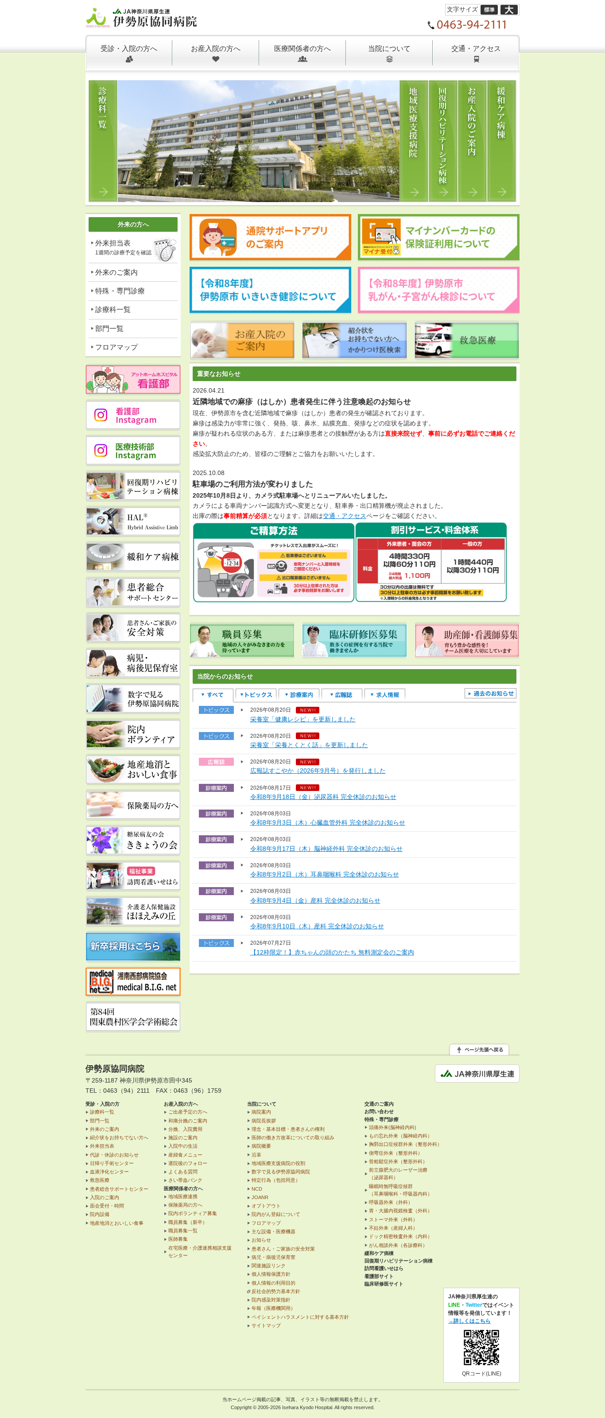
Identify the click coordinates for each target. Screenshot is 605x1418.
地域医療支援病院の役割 (278, 1163)
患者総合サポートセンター (119, 1189)
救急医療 (99, 1180)
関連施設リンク (269, 1265)
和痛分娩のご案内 (187, 1120)
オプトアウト (266, 1205)
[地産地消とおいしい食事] (133, 780)
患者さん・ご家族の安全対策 (283, 1248)
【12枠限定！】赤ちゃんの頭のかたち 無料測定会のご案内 (332, 952)
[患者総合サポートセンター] (133, 603)
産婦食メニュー (185, 1154)
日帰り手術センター (112, 1163)
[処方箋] (133, 816)
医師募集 (178, 1239)
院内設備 (99, 1214)
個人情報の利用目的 (273, 1283)
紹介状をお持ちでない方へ (119, 1137)
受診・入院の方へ (129, 48)
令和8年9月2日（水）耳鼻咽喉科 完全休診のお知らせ (324, 874)
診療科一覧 (113, 309)
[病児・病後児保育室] (133, 674)
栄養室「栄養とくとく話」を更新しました (309, 744)
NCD (257, 1189)
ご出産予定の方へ (187, 1111)
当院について (389, 48)
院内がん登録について (276, 1214)
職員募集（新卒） (187, 1222)
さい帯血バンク (185, 1180)
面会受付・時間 (107, 1205)
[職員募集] (242, 654)
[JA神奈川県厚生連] (477, 1077)
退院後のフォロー (187, 1163)
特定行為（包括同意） (276, 1180)
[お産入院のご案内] (242, 355)
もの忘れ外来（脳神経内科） (400, 1135)
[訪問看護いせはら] (133, 887)
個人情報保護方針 (271, 1274)
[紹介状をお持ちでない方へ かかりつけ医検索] (354, 355)
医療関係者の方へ (302, 48)
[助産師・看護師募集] (467, 654)
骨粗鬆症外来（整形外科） (398, 1161)
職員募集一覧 (183, 1230)
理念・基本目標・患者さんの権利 (288, 1129)
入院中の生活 (183, 1146)
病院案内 (261, 1111)
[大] (509, 9)
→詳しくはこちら (469, 1321)
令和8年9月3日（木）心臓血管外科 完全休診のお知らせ (327, 822)
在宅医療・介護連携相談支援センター (200, 1251)
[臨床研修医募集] (354, 654)
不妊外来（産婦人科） (393, 1228)
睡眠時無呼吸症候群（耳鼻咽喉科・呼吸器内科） (400, 1190)
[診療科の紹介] (258, 196)
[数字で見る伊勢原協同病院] (133, 709)
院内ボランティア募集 (192, 1213)
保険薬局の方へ (185, 1205)
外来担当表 (123, 247)
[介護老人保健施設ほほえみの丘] (133, 922)
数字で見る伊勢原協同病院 (281, 1171)
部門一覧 (109, 328)
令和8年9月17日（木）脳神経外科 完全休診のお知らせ (326, 848)
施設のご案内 (183, 1137)
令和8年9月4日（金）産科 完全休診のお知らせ (315, 900)
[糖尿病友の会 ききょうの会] (133, 851)
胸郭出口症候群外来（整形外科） (405, 1144)
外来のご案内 (116, 272)
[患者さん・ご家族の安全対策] (133, 639)
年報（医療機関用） (273, 1308)
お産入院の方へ (215, 48)
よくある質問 (183, 1171)
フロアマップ (116, 347)
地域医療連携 (183, 1196)
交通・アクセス (476, 48)
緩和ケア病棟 (379, 1253)
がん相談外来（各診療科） (398, 1245)
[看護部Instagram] (133, 426)
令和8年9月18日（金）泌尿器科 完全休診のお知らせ (323, 796)
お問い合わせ (379, 1111)
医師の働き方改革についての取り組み (293, 1137)
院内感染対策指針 (271, 1299)
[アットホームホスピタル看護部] (133, 390)
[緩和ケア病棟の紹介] (133, 568)
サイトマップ (266, 1325)
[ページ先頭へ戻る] (479, 1050)
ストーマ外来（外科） (393, 1219)
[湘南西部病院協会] (133, 992)
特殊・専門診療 (120, 291)
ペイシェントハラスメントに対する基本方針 (300, 1317)
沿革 (256, 1154)
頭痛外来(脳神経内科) (392, 1127)
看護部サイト (379, 1276)
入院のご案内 (104, 1197)
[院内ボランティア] (133, 745)
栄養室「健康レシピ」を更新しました (303, 719)
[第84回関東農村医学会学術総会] (133, 1028)
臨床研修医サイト (384, 1283)
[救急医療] (467, 355)
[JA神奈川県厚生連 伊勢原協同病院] (141, 22)
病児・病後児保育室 (273, 1257)
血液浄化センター (109, 1171)
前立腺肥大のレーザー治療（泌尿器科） (398, 1173)
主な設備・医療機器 (273, 1231)
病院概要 (261, 1146)
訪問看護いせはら (384, 1268)
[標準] (489, 9)
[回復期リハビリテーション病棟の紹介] (133, 497)
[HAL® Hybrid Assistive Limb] (133, 532)
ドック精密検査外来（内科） (400, 1236)
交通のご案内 (379, 1103)
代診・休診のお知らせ (114, 1154)
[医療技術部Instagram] (133, 461)
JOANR (260, 1197)
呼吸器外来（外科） (391, 1202)
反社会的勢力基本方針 (276, 1291)
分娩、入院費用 (185, 1129)
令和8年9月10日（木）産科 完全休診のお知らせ (317, 926)
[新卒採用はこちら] (133, 958)
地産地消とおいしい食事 (116, 1223)
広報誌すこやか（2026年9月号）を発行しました (318, 770)
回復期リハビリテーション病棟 (399, 1260)
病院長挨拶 (264, 1120)
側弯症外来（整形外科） (396, 1153)
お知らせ (261, 1240)
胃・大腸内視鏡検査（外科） (400, 1210)
